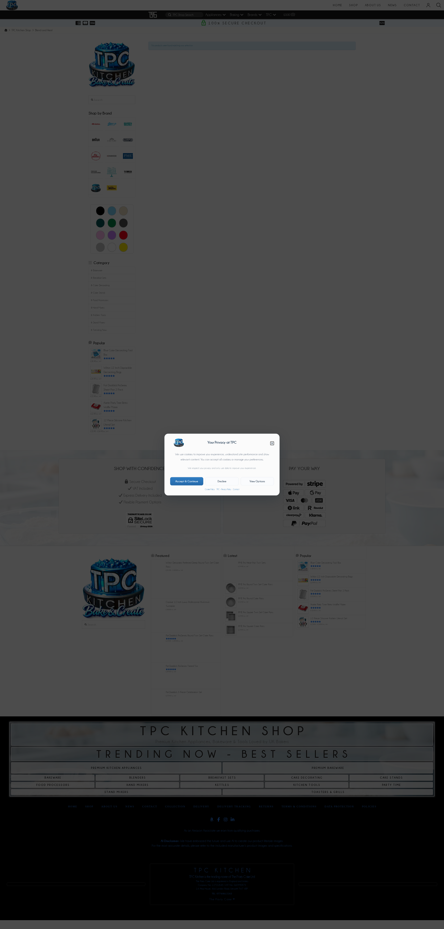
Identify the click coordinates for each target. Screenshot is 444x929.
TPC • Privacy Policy (223, 489)
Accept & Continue (186, 481)
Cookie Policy (210, 489)
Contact (236, 489)
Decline (222, 481)
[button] (272, 443)
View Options (257, 481)
